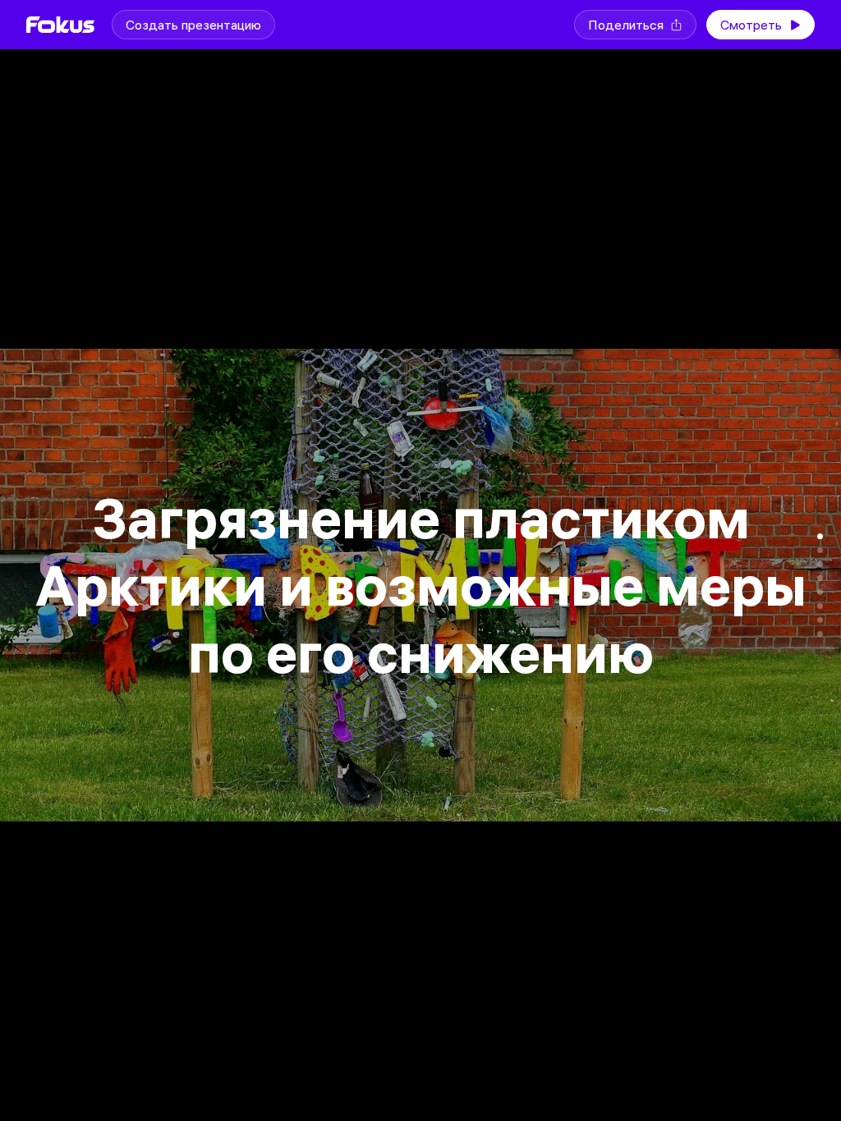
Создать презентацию (193, 24)
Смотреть (751, 24)
